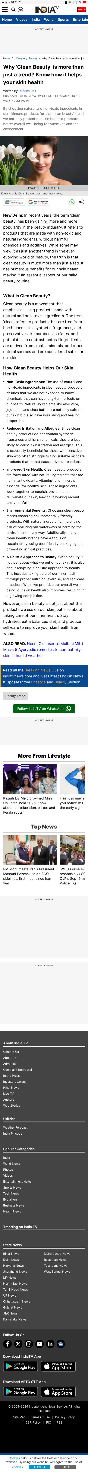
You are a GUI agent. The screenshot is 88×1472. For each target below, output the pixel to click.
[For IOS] (58, 1392)
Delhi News (11, 1259)
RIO (48, 1422)
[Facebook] (7, 1344)
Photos (8, 1169)
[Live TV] (81, 9)
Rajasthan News (55, 1259)
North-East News (15, 1283)
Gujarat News (12, 1307)
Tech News (11, 1193)
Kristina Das (27, 91)
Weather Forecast (15, 1127)
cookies (17, 1467)
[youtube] (39, 1344)
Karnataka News (14, 1319)
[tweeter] (18, 1344)
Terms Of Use (40, 1417)
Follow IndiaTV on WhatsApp (40, 708)
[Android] (70, 2)
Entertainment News (17, 1181)
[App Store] (58, 1366)
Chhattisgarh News (16, 1301)
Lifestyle (20, 58)
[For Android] (20, 1392)
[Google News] (14, 202)
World (49, 19)
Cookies (14, 1458)
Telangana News (55, 1265)
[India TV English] (47, 9)
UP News (9, 1295)
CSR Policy (33, 1422)
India (36, 19)
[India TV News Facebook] (76, 2)
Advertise (9, 1063)
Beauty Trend (15, 696)
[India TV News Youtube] (84, 2)
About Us (9, 1057)
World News (11, 1163)
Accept (39, 1467)
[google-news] (61, 1344)
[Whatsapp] (72, 202)
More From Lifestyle (44, 756)
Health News (12, 1211)
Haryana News (13, 1265)
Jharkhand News (15, 1271)
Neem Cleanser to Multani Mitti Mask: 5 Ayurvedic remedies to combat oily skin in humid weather (43, 649)
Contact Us (11, 1051)
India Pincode (12, 1133)
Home (7, 19)
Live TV (8, 1093)
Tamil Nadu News (15, 1289)
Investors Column (15, 1081)
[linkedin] (50, 1344)
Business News (13, 1205)
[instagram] (29, 1344)
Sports (63, 19)
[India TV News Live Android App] (20, 1366)
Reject (65, 1467)
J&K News (10, 1313)
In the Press (11, 1075)
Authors (8, 1099)
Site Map (19, 1417)
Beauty (33, 58)
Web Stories (11, 1105)
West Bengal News (57, 1271)
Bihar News (11, 1253)
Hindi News (11, 1087)
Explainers (10, 1199)
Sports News (12, 1187)
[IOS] (66, 2)
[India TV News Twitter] (80, 2)
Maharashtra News (57, 1253)
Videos (22, 19)
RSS (59, 1422)
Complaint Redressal (17, 1069)
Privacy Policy (65, 1417)
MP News (9, 1277)
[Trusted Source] (38, 202)
